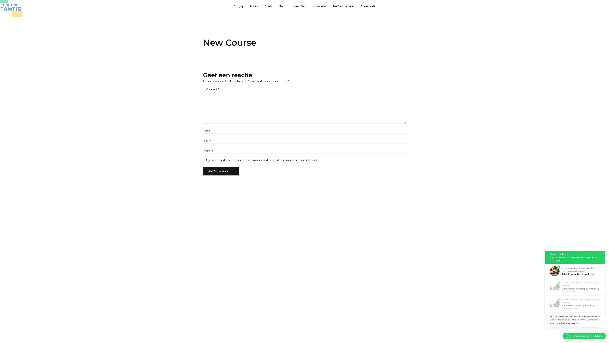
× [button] (603, 253)
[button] (575, 271)
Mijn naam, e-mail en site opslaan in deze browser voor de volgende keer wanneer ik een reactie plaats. (262, 160)
